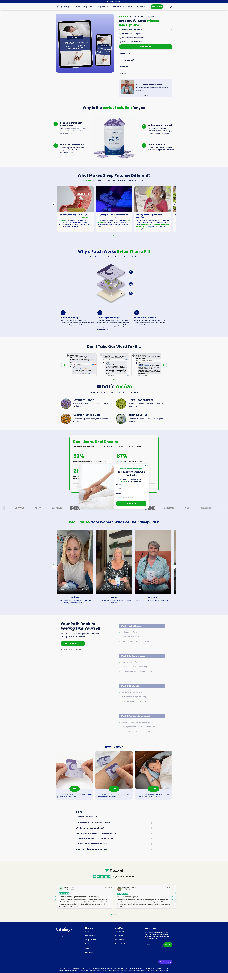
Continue (131, 503)
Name (118, 485)
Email (118, 494)
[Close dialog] (146, 466)
